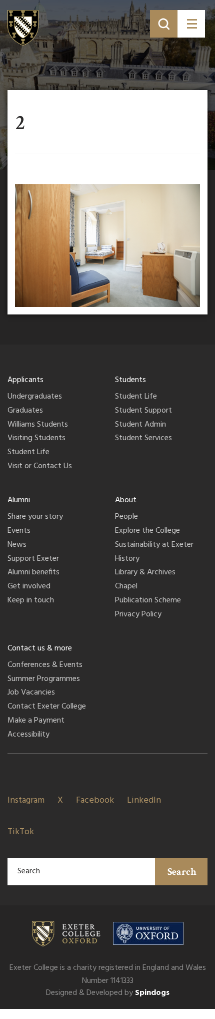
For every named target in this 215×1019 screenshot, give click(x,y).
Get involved (29, 587)
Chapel (126, 587)
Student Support (143, 411)
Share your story (35, 517)
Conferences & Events (45, 665)
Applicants (26, 380)
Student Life (29, 453)
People (126, 517)
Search (182, 871)
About (125, 500)
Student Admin (140, 425)
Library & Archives (145, 573)
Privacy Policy (138, 615)
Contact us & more (40, 648)
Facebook (95, 800)
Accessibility (29, 735)
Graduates (25, 411)
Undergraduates (35, 397)
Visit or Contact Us (40, 467)
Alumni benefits (34, 573)
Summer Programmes (44, 679)
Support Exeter (33, 559)
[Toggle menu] (191, 24)
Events (19, 531)
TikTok (21, 832)
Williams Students (38, 425)
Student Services (143, 439)
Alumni (19, 500)
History (127, 559)
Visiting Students (37, 439)
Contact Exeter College (47, 707)
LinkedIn (144, 800)
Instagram (26, 800)
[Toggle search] (164, 24)
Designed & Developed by (108, 992)
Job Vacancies (31, 693)
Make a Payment (36, 721)
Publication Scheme (148, 601)
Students (130, 380)
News (17, 545)
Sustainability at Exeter (154, 545)
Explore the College (147, 531)
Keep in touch (31, 601)
